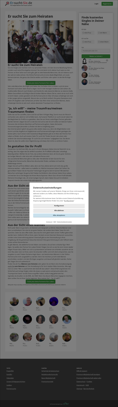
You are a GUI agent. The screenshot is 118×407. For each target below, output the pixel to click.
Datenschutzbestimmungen (64, 222)
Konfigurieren (69, 201)
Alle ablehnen (59, 210)
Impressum (49, 222)
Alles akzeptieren (59, 215)
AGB (54, 222)
